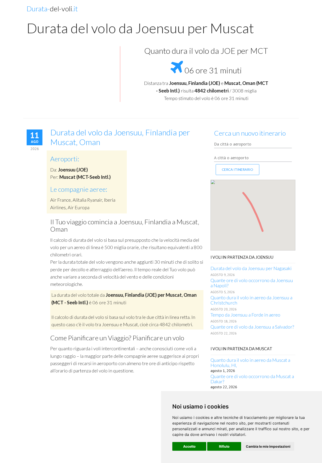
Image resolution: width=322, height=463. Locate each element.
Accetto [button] (189, 446)
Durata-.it (52, 8)
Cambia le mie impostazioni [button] (268, 446)
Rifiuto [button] (224, 446)
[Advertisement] (71, 80)
